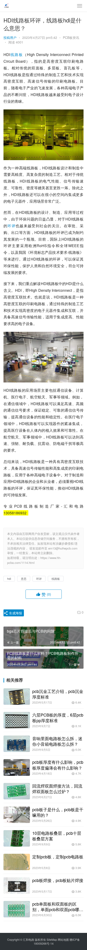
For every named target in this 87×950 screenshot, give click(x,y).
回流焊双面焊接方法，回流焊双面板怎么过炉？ (57, 788)
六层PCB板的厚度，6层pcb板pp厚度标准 (57, 717)
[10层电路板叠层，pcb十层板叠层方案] (16, 838)
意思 (23, 579)
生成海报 (15, 613)
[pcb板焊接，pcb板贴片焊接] (16, 885)
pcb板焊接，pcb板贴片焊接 (57, 880)
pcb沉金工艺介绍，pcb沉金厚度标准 (57, 693)
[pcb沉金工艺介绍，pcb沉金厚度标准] (16, 696)
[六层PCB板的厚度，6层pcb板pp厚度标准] (16, 720)
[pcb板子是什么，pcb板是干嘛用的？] (16, 815)
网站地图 (63, 939)
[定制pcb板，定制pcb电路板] (16, 862)
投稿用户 (9, 37)
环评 (11, 225)
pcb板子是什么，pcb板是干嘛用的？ (57, 812)
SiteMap (52, 939)
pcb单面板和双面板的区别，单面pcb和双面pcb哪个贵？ (57, 906)
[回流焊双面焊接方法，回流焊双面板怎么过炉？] (16, 791)
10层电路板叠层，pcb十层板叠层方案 (56, 835)
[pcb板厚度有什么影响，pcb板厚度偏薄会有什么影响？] (16, 767)
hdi (9, 579)
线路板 (16, 54)
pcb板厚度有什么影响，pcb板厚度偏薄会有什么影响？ (57, 764)
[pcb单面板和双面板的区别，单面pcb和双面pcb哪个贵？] (16, 909)
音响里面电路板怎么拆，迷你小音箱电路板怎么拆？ (57, 741)
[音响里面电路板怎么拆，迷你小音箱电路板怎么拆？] (16, 744)
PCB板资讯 (71, 37)
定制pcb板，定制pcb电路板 (57, 856)
